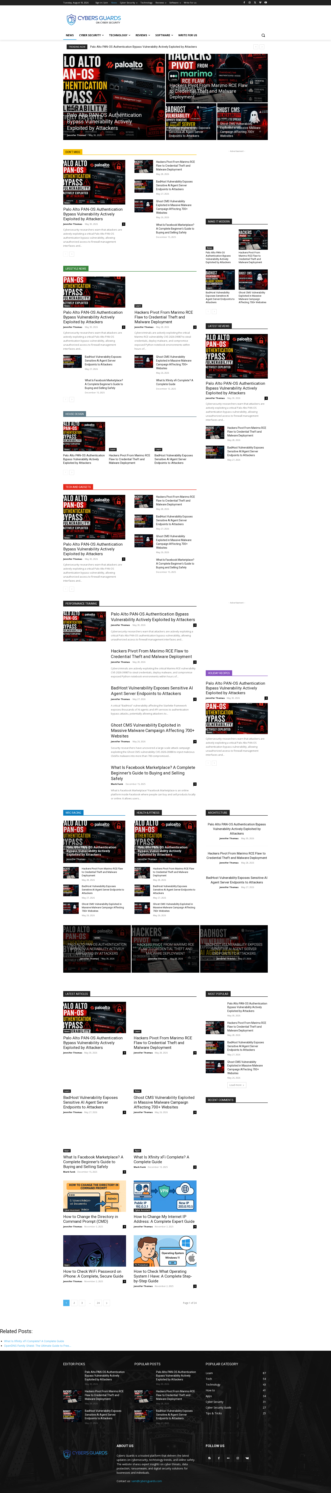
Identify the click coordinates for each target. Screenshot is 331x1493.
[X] (255, 3)
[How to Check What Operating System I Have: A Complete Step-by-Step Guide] (165, 1251)
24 (98, 1303)
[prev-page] (65, 254)
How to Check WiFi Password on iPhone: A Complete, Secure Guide (93, 1274)
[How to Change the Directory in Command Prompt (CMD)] (94, 1196)
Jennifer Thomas (72, 224)
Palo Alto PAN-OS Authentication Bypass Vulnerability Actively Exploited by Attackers (143, 46)
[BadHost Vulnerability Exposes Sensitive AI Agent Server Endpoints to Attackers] (191, 121)
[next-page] (71, 254)
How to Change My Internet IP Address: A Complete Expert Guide (164, 1219)
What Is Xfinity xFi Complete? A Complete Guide (161, 1159)
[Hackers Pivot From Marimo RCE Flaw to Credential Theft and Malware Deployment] (217, 78)
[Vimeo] (260, 3)
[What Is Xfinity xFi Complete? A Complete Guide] (143, 384)
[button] (263, 35)
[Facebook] (244, 3)
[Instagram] (249, 3)
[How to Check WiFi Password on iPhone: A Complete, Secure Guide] (94, 1251)
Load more (235, 1085)
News (71, 109)
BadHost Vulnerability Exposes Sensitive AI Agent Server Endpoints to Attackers (174, 185)
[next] (262, 46)
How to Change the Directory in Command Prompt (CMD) (90, 1219)
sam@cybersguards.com (146, 1481)
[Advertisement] (194, 19)
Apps (67, 1150)
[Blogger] (209, 1458)
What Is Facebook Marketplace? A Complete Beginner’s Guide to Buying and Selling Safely (175, 228)
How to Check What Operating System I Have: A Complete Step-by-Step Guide (163, 1276)
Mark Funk (117, 784)
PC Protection (141, 1265)
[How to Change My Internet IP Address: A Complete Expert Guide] (165, 1196)
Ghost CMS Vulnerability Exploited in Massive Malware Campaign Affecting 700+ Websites (252, 297)
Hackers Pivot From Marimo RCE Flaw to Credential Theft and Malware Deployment (175, 165)
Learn (174, 80)
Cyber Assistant (72, 1210)
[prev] (255, 46)
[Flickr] (228, 1458)
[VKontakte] (247, 1458)
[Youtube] (265, 3)
